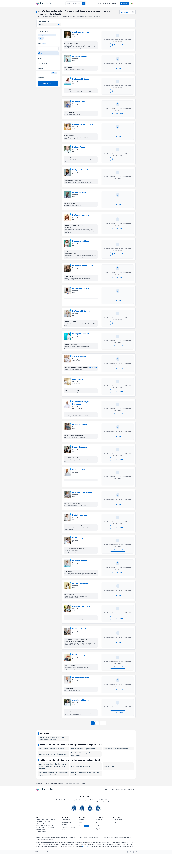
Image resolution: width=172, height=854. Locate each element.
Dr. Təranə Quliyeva (80, 583)
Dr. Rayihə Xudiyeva (80, 215)
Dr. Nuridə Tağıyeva (80, 288)
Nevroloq (75, 34)
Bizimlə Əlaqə (100, 823)
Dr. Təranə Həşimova (81, 311)
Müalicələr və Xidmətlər (68, 827)
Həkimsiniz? (124, 3)
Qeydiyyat (105, 3)
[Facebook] (127, 852)
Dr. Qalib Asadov (79, 147)
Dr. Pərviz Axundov (80, 629)
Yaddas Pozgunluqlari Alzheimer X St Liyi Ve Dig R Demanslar (62, 783)
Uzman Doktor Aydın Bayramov (80, 403)
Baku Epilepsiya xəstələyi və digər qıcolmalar (53, 754)
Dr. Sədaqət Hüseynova (82, 492)
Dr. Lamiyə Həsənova (81, 606)
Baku (83, 783)
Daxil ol (114, 3)
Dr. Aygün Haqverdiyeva (82, 170)
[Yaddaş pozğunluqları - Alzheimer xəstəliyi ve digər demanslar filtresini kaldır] (54, 35)
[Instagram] (133, 852)
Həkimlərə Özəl (83, 819)
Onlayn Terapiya (121, 789)
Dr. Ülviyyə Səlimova (80, 32)
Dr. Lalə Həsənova (79, 515)
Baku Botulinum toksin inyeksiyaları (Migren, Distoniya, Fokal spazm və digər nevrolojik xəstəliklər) (52, 766)
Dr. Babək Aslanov (79, 560)
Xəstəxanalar (66, 829)
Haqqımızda (99, 819)
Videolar (106, 789)
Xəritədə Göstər (93, 367)
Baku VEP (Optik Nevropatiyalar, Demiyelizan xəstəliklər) (85, 774)
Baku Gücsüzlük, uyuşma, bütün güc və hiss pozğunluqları (84, 754)
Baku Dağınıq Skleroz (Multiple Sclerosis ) (116, 749)
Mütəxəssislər (66, 819)
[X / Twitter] (130, 852)
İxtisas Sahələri (66, 822)
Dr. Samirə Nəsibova (80, 79)
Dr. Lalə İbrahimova (80, 700)
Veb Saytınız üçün (84, 823)
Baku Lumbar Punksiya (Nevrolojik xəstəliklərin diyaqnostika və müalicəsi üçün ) (53, 774)
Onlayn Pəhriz (132, 789)
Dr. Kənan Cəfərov (80, 470)
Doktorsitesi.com (118, 823)
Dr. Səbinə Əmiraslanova (82, 265)
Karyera (84, 826)
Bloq (99, 3)
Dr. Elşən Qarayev (79, 655)
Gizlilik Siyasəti (100, 826)
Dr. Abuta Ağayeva (80, 538)
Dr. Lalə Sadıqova (79, 56)
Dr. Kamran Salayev (80, 677)
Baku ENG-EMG (109, 766)
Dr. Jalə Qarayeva (79, 447)
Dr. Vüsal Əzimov (79, 192)
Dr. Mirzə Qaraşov (79, 424)
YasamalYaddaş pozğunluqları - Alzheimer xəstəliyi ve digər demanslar (52, 739)
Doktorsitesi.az (117, 819)
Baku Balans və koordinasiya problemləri (51, 749)
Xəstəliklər (65, 824)
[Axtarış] (83, 3)
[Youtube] (136, 852)
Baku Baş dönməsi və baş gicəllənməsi (83, 749)
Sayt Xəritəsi (99, 829)
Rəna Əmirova (78, 379)
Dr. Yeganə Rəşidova (80, 241)
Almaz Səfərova (79, 356)
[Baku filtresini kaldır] (42, 38)
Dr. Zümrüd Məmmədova (82, 124)
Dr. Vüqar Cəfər (78, 101)
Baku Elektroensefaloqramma (80, 766)
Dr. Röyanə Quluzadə (81, 334)
